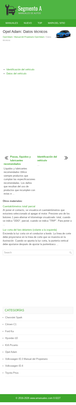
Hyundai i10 (11, 338)
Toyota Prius (12, 372)
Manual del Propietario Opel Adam (29, 37)
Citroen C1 (10, 324)
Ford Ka (9, 331)
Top (40, 23)
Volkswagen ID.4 (14, 365)
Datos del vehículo (16, 73)
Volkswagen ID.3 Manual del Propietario (26, 359)
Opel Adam (8, 37)
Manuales (12, 23)
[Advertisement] (38, 55)
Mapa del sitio (56, 23)
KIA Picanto (11, 345)
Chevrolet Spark (13, 317)
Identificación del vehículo (20, 69)
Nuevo (28, 23)
